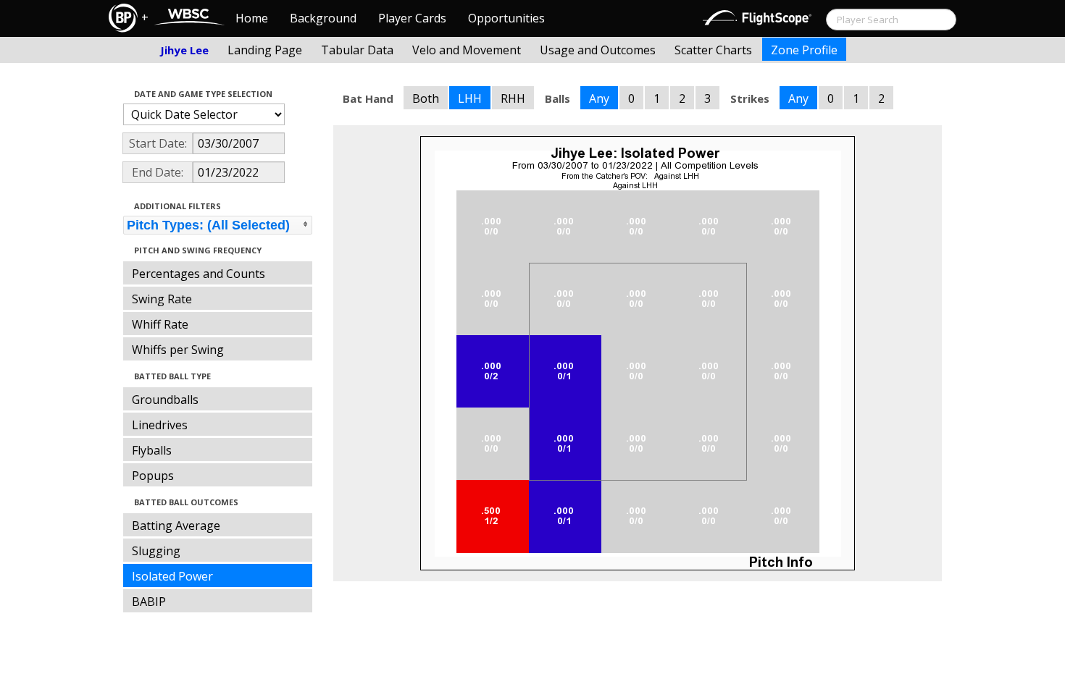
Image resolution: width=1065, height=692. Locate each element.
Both (425, 98)
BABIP (149, 601)
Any (599, 98)
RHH (513, 98)
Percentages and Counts (198, 274)
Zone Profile (804, 50)
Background (323, 18)
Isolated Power (172, 576)
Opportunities (506, 18)
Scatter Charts (713, 50)
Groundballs (165, 400)
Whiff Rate (160, 324)
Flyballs (152, 450)
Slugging (156, 551)
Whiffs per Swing (178, 350)
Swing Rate (162, 299)
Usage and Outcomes (598, 50)
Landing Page (264, 50)
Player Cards (412, 18)
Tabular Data (357, 50)
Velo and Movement (466, 50)
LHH (470, 98)
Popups (153, 476)
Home (251, 18)
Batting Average (176, 525)
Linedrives (160, 425)
